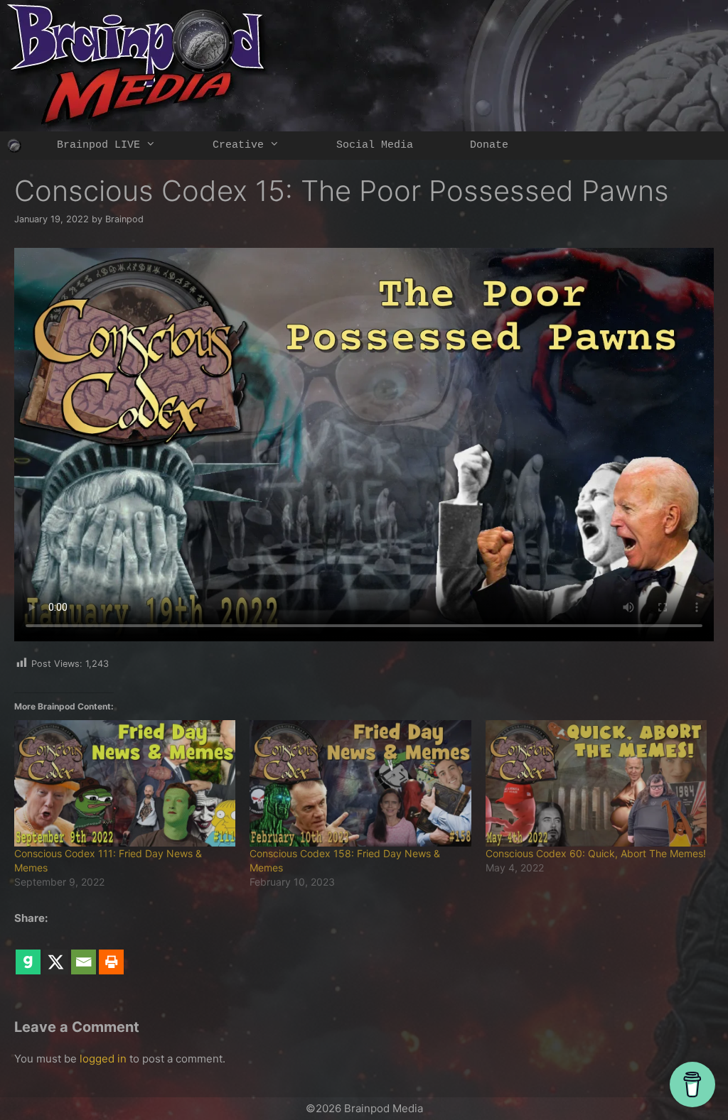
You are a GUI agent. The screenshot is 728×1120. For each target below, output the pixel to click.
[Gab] (28, 951)
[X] (55, 951)
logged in (103, 1058)
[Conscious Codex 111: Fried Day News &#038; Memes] (124, 783)
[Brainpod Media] (14, 145)
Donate (489, 145)
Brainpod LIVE (98, 145)
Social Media (374, 145)
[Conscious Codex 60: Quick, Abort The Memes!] (596, 783)
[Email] (83, 951)
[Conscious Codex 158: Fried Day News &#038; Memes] (360, 783)
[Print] (111, 951)
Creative (238, 145)
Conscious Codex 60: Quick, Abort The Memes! (596, 853)
